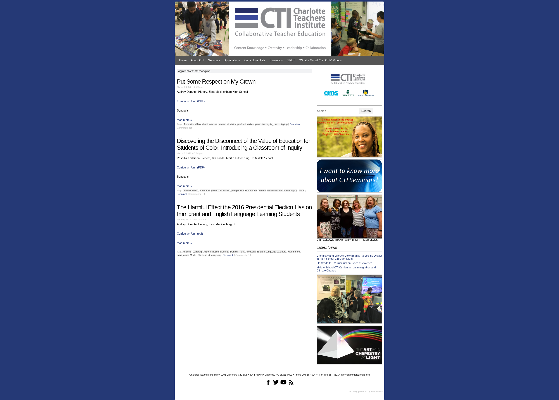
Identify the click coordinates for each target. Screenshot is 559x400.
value (301, 190)
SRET (291, 60)
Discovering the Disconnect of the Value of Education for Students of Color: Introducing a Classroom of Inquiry (243, 144)
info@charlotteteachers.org (355, 374)
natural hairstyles (227, 124)
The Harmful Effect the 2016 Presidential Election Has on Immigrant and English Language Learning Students (244, 210)
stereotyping (281, 124)
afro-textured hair (192, 124)
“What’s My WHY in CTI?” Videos (320, 60)
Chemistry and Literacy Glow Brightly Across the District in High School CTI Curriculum (349, 257)
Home (182, 60)
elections (251, 251)
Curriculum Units (254, 60)
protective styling (264, 124)
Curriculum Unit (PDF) (191, 101)
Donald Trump (237, 251)
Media (193, 255)
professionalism (245, 124)
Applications (232, 60)
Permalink (295, 124)
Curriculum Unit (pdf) (190, 233)
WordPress (377, 391)
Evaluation (276, 60)
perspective (237, 190)
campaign (198, 251)
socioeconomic (275, 190)
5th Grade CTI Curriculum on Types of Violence (344, 263)
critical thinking (190, 190)
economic (205, 190)
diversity (224, 251)
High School (294, 251)
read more (184, 120)
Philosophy (251, 190)
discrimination (209, 124)
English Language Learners (271, 251)
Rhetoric (202, 255)
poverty (262, 190)
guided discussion (220, 190)
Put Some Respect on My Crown (216, 81)
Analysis (187, 251)
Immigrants (183, 255)
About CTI (197, 60)
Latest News (327, 247)
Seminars (214, 60)
